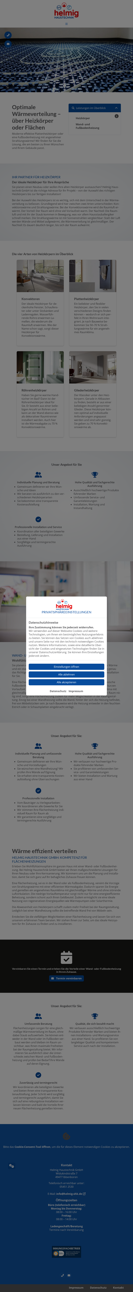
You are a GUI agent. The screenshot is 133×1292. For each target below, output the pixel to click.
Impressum (76, 691)
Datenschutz (58, 691)
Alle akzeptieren (66, 682)
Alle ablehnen (66, 674)
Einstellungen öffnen (66, 667)
